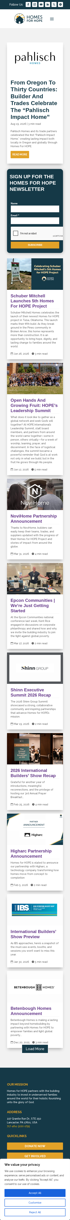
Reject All (35, 1212)
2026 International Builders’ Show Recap (33, 773)
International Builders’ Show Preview (33, 934)
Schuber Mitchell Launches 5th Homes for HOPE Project (32, 301)
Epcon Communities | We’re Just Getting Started (33, 605)
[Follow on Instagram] (34, 4)
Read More (19, 154)
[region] (35, 1189)
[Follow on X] (54, 4)
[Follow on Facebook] (28, 4)
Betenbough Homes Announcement (31, 1011)
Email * (15, 215)
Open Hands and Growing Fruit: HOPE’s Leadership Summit (34, 405)
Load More (35, 1049)
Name (14, 203)
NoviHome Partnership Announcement (34, 519)
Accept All (35, 1193)
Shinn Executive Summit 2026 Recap (31, 692)
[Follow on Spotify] (60, 4)
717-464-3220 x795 (18, 1126)
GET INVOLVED (35, 1156)
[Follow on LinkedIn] (47, 4)
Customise (35, 1202)
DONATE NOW (35, 1146)
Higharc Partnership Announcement (31, 854)
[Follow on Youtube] (41, 4)
